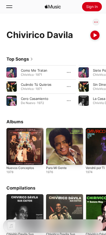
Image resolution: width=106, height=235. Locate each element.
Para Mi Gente (56, 168)
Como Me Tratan (34, 70)
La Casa (99, 99)
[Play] (95, 35)
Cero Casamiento (34, 99)
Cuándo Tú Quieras (36, 84)
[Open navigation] (9, 6)
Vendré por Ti (95, 168)
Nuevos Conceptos (20, 168)
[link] (19, 59)
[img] (53, 6)
